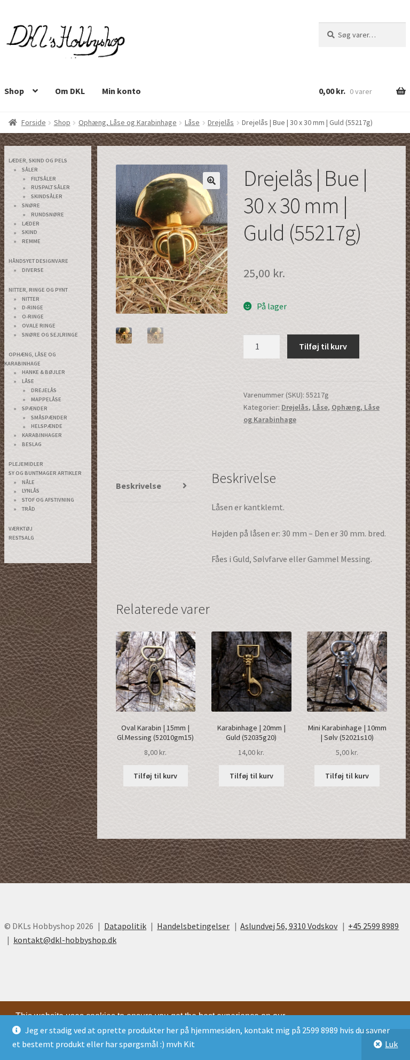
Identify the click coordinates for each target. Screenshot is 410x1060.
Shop (62, 122)
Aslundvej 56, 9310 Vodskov (288, 926)
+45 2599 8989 (373, 926)
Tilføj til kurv (323, 346)
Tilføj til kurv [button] (155, 776)
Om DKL (70, 90)
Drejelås (221, 122)
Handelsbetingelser (193, 926)
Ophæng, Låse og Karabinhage (127, 122)
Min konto (121, 90)
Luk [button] (391, 1044)
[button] (211, 180)
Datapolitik (125, 926)
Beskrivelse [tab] (138, 485)
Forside (33, 122)
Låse (192, 122)
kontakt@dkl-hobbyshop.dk (64, 939)
